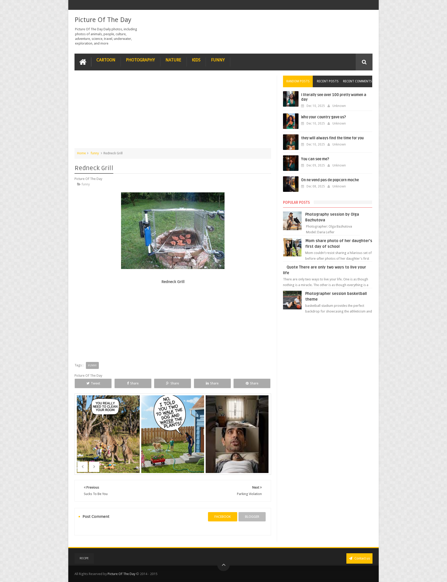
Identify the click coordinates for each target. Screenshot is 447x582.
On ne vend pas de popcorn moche (330, 180)
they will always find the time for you (332, 138)
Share (134, 383)
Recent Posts (328, 81)
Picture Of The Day (102, 20)
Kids (196, 59)
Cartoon (105, 59)
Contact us (362, 558)
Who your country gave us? (323, 117)
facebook (222, 517)
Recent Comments (357, 81)
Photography (140, 59)
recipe (84, 558)
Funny (218, 59)
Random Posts (298, 81)
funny (95, 153)
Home (81, 153)
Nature (173, 59)
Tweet (95, 383)
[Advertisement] (172, 112)
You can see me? (315, 159)
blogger (252, 517)
